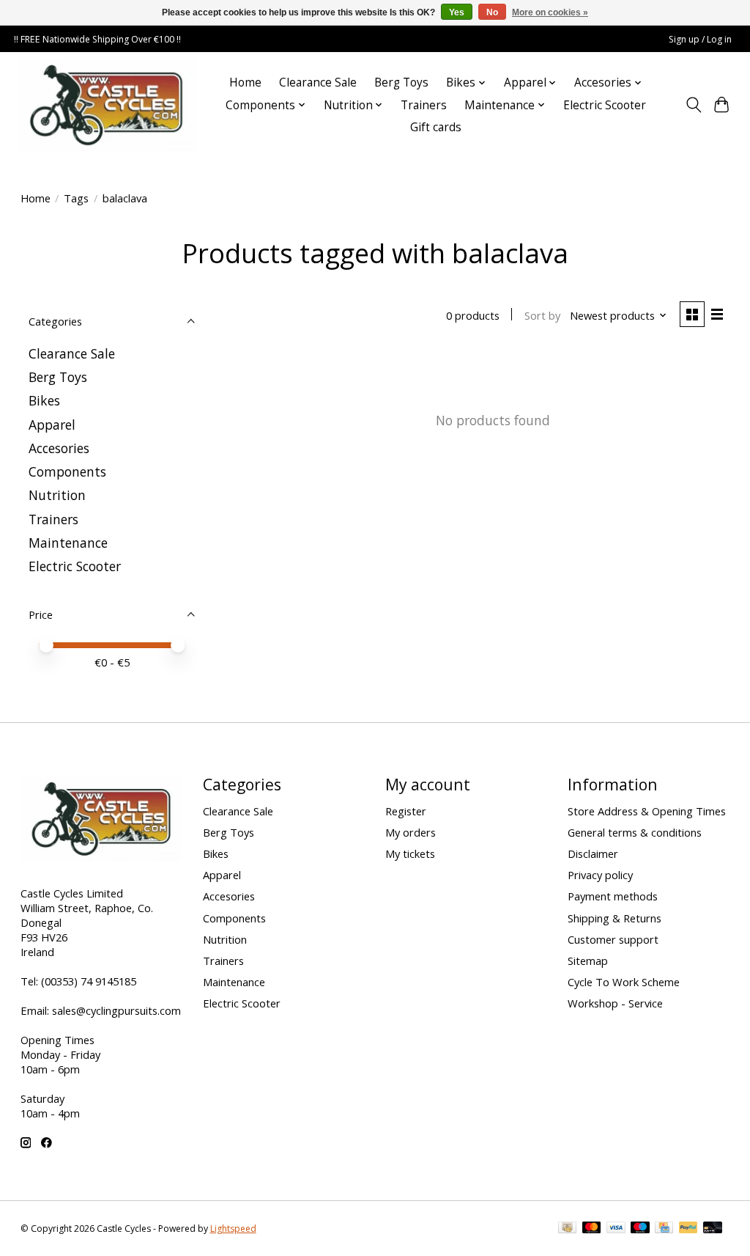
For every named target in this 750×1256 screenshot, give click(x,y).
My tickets (410, 853)
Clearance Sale (318, 82)
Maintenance (68, 542)
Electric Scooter (604, 105)
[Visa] (615, 1229)
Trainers (424, 105)
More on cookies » (550, 12)
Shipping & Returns (614, 918)
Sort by (542, 315)
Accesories (59, 448)
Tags (76, 198)
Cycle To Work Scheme (624, 981)
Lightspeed (233, 1228)
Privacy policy (600, 874)
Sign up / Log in (700, 39)
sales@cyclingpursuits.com (116, 1010)
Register (405, 811)
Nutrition (57, 495)
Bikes (44, 400)
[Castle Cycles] (107, 105)
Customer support (613, 939)
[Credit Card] (664, 1229)
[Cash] (567, 1229)
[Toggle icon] (693, 105)
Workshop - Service (615, 1003)
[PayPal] (688, 1229)
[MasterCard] (591, 1229)
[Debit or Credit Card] (712, 1229)
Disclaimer (593, 853)
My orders (410, 832)
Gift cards (435, 127)
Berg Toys (401, 82)
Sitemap (588, 960)
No (492, 12)
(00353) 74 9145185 (88, 981)
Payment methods (613, 896)
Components (67, 471)
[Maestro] (640, 1229)
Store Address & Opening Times (647, 811)
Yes (456, 12)
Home (245, 82)
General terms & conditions (635, 832)
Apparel (52, 424)
